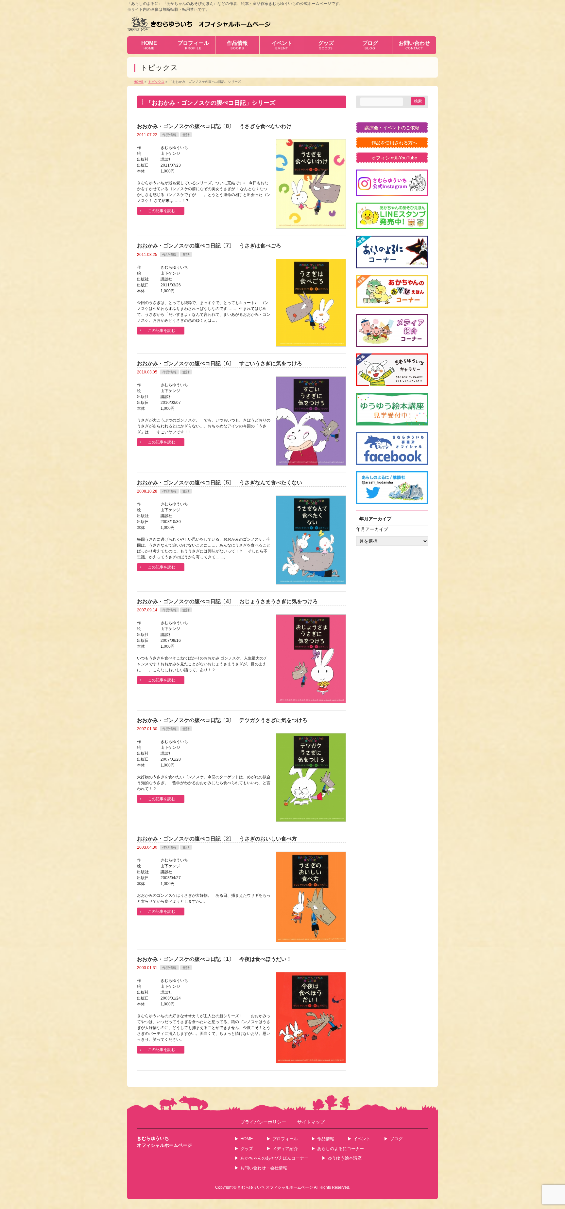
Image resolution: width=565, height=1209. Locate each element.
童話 (186, 135)
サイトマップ (311, 1122)
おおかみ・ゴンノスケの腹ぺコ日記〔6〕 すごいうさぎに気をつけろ (219, 363)
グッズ (246, 1148)
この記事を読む (161, 210)
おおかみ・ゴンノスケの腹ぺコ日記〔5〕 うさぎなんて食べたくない (219, 482)
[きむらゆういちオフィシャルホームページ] (199, 23)
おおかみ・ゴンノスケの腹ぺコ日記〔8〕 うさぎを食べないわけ (214, 126)
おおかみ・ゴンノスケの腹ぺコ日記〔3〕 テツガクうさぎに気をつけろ (222, 720)
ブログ (396, 1138)
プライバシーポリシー (263, 1122)
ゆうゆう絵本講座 (345, 1158)
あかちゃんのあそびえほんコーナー (274, 1158)
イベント (361, 1138)
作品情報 (169, 135)
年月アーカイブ (372, 529)
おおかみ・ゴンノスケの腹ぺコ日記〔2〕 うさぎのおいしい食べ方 (217, 838)
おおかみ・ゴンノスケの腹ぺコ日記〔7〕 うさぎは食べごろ (209, 245)
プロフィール (285, 1138)
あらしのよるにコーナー (340, 1148)
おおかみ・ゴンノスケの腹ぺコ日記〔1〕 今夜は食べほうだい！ (214, 959)
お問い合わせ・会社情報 (263, 1167)
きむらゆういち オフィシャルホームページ (275, 1187)
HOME (246, 1138)
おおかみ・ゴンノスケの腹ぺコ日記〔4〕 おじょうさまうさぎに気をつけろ (230, 601)
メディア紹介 (285, 1148)
